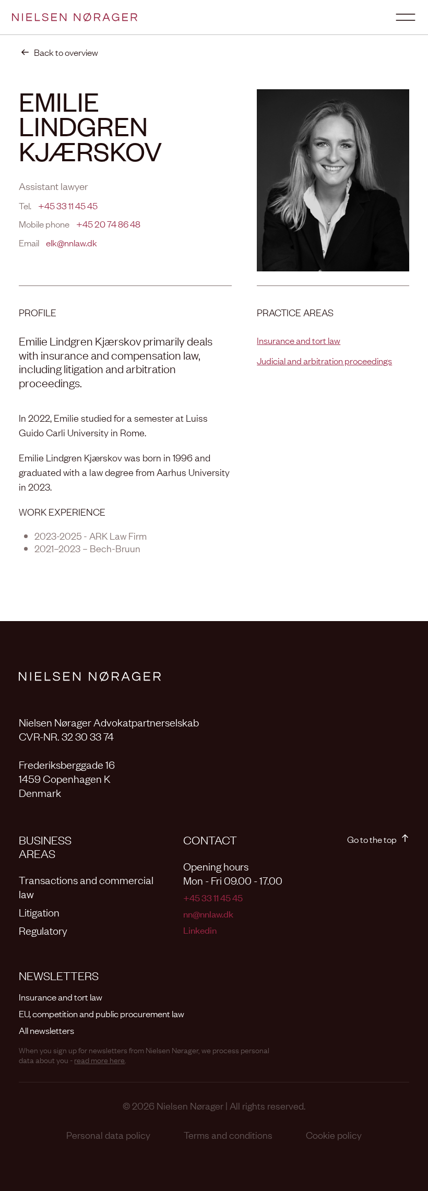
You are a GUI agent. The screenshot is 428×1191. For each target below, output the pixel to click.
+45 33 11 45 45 (68, 205)
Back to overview (66, 52)
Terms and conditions (228, 1134)
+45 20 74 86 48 (108, 224)
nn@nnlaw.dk (208, 914)
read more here (99, 1059)
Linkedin (200, 930)
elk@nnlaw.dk (71, 242)
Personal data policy (108, 1134)
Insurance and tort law (298, 340)
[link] (58, 52)
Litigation (39, 912)
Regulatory (43, 930)
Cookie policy (334, 1134)
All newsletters (46, 1030)
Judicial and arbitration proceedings (324, 360)
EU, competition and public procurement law (101, 1013)
